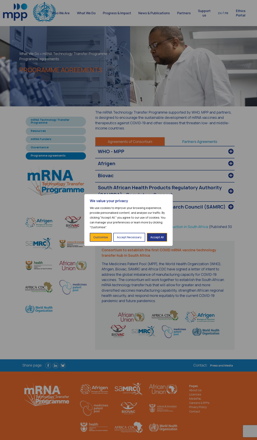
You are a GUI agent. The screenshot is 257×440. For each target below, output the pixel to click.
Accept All (157, 237)
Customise (100, 237)
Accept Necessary (129, 237)
